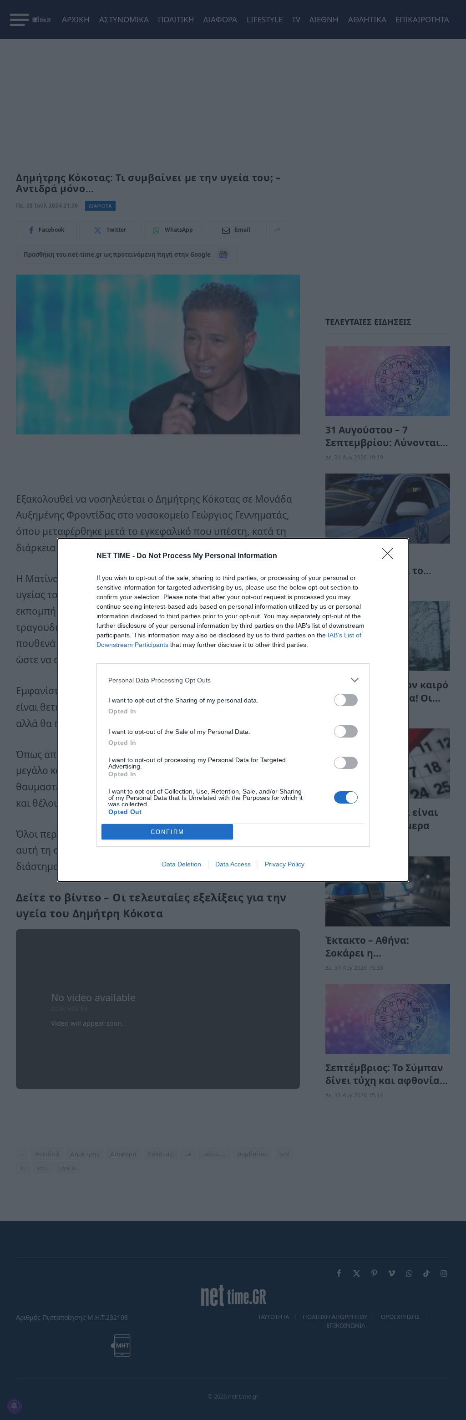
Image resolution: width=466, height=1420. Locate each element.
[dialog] (233, 710)
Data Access (233, 864)
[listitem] (233, 680)
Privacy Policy (284, 864)
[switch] (346, 700)
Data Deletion (181, 864)
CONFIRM (167, 832)
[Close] (390, 556)
